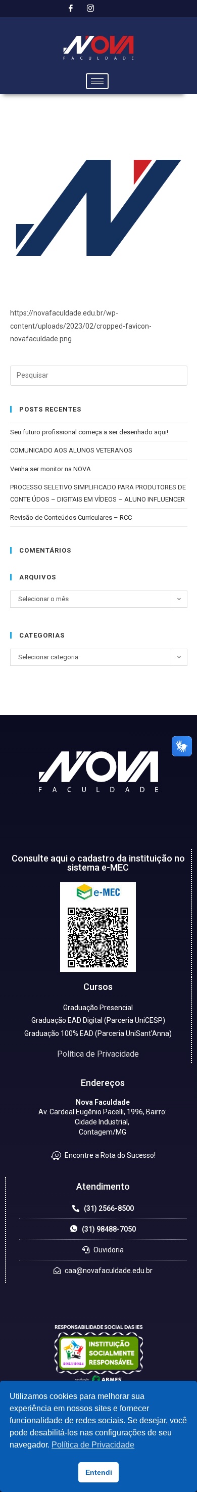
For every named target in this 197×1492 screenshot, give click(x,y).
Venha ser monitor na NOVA (50, 469)
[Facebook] (70, 8)
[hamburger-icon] (97, 81)
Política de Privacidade (98, 1054)
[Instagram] (90, 8)
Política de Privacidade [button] (93, 1444)
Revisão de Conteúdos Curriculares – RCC (71, 517)
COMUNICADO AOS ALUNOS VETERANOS (71, 450)
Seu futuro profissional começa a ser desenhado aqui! (90, 432)
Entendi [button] (98, 1472)
